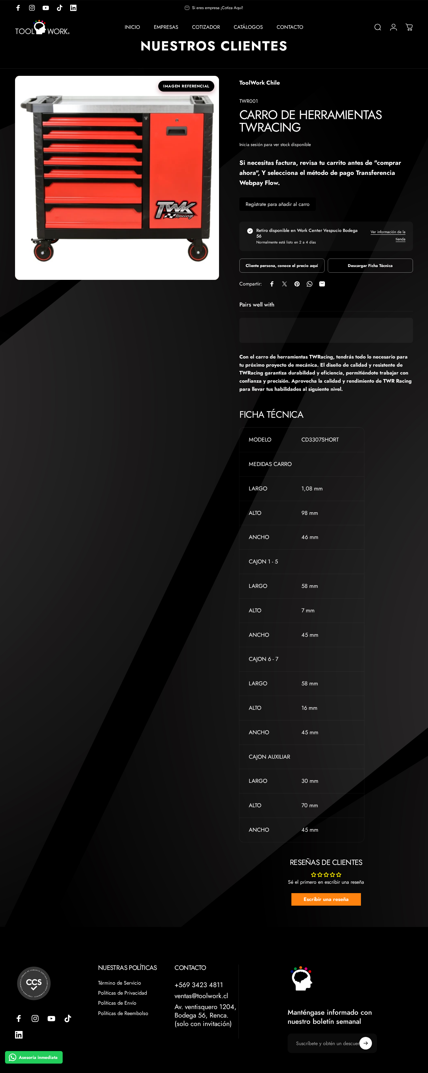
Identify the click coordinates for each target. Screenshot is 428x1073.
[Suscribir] (365, 1043)
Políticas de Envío (117, 1003)
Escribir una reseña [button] (326, 899)
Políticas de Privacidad (122, 993)
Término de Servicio (119, 983)
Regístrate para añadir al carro (278, 204)
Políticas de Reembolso (123, 1013)
